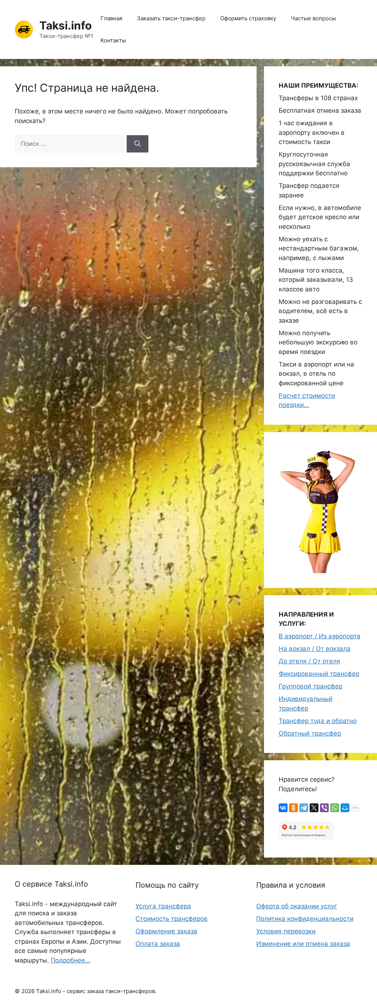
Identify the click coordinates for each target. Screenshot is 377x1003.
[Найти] (137, 144)
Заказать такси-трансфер (171, 18)
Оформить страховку (248, 18)
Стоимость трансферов (171, 918)
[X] (314, 807)
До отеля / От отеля (309, 661)
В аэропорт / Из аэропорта (319, 636)
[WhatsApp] (334, 807)
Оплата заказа (157, 943)
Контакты (113, 40)
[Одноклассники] (293, 807)
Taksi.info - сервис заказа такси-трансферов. (96, 991)
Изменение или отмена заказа (303, 943)
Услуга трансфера (163, 906)
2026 (28, 991)
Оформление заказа (166, 931)
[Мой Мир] (345, 807)
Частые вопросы (313, 18)
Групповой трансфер (310, 686)
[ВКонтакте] (283, 807)
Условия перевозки (286, 931)
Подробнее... (71, 960)
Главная (111, 18)
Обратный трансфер (310, 733)
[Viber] (324, 807)
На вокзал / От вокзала (314, 648)
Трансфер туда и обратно (318, 721)
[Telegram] (303, 807)
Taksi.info (65, 25)
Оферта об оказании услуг (296, 906)
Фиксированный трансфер (319, 673)
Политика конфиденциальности (304, 918)
